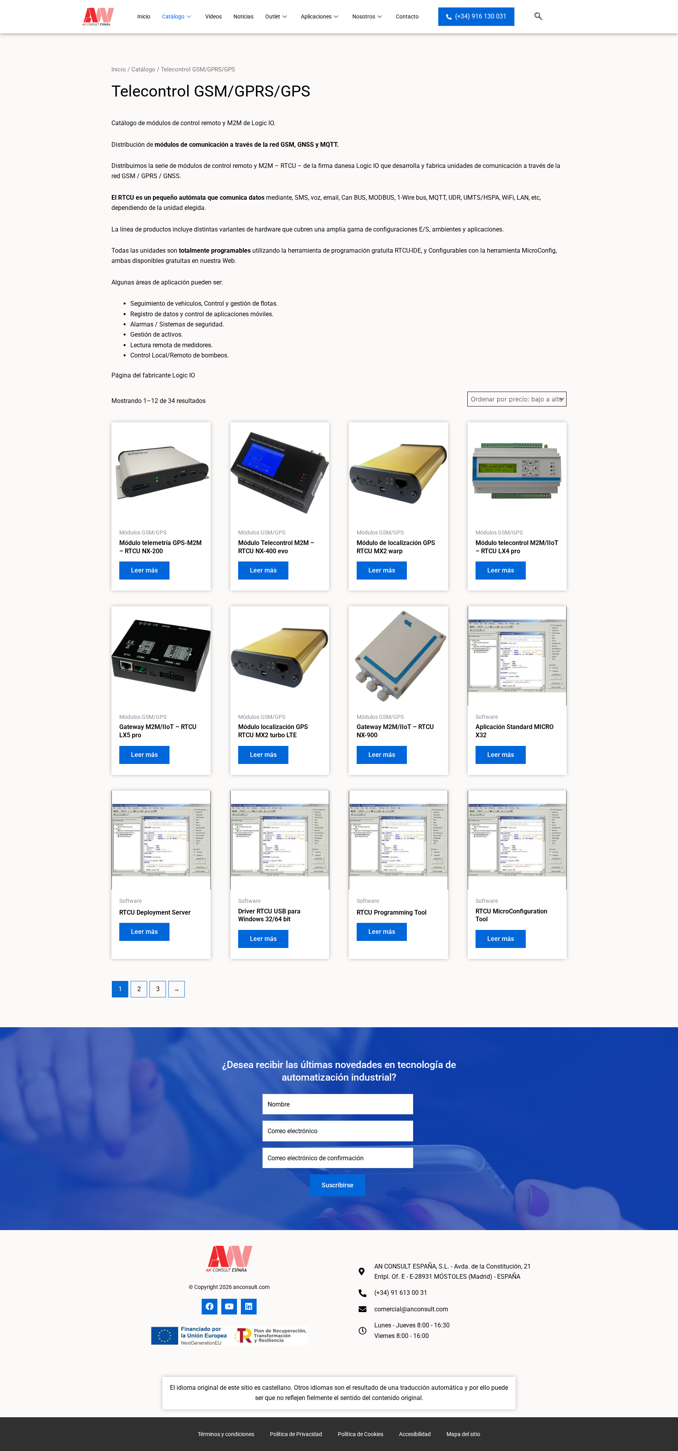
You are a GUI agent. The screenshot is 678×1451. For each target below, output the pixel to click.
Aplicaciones (316, 16)
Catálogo (173, 16)
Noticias (243, 16)
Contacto (407, 16)
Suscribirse (338, 1185)
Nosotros (363, 16)
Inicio (143, 16)
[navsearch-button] (538, 17)
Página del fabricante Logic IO (153, 375)
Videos (213, 16)
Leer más (144, 570)
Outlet (272, 16)
